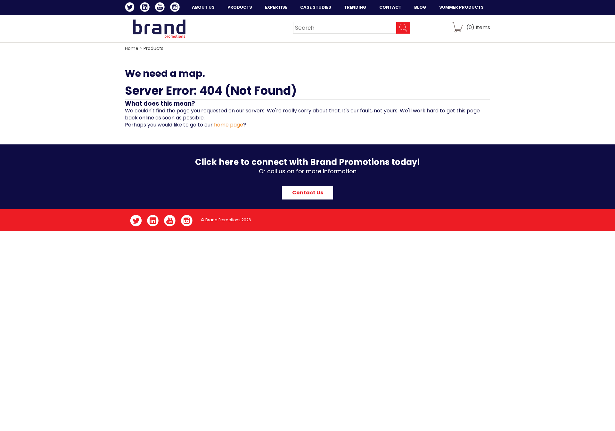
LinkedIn (146, 8)
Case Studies (315, 7)
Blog (420, 7)
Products (239, 7)
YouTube (161, 8)
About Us (203, 7)
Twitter (131, 8)
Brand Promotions (159, 29)
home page (228, 124)
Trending (355, 7)
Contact (390, 7)
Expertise (276, 7)
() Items (478, 27)
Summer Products (461, 7)
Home (131, 48)
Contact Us (307, 192)
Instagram (176, 8)
